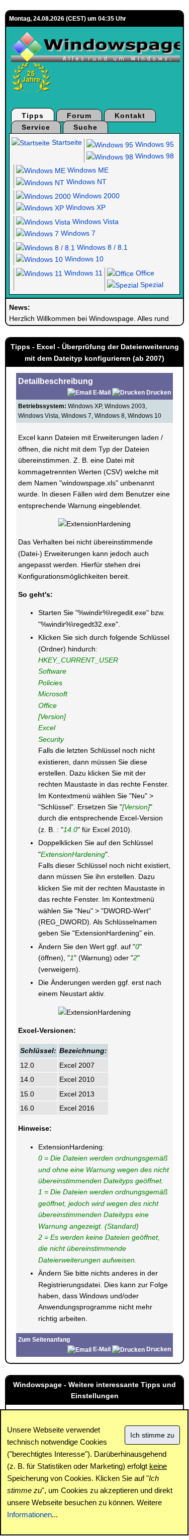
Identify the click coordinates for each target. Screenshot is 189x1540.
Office (144, 273)
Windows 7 (77, 233)
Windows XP (85, 207)
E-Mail (102, 392)
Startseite (66, 142)
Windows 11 (82, 273)
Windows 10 (83, 259)
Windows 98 (153, 156)
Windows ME (87, 170)
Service (36, 127)
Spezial (150, 285)
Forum (79, 116)
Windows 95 (153, 144)
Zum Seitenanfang (44, 1339)
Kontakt (130, 116)
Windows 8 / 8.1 (101, 247)
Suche (85, 127)
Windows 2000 (95, 196)
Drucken (158, 392)
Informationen (29, 1514)
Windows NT (85, 182)
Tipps (33, 116)
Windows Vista (94, 221)
